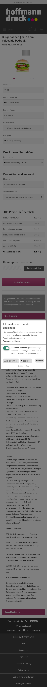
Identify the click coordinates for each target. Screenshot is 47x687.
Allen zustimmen (10, 360)
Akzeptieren (25, 360)
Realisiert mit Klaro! (23, 366)
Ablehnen (39, 360)
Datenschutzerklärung (11, 341)
